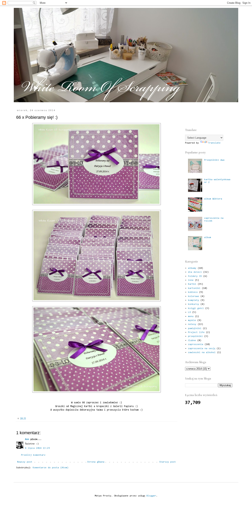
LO (189, 312)
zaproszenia (195, 344)
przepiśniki (195, 336)
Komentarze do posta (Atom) (51, 468)
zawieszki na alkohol (202, 352)
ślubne (192, 340)
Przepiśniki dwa (214, 160)
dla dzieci (195, 272)
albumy (192, 268)
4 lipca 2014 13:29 (37, 448)
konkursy (193, 304)
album (207, 237)
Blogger (151, 496)
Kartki (192, 284)
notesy (192, 324)
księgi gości (196, 308)
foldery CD (195, 276)
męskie (192, 320)
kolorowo (193, 296)
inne (191, 280)
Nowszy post (24, 462)
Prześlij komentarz (33, 455)
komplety (193, 300)
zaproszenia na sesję (201, 348)
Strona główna (95, 462)
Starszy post (167, 462)
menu (191, 316)
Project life (196, 332)
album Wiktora (213, 199)
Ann (27, 439)
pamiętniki (194, 328)
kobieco (193, 292)
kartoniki (194, 288)
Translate (214, 143)
